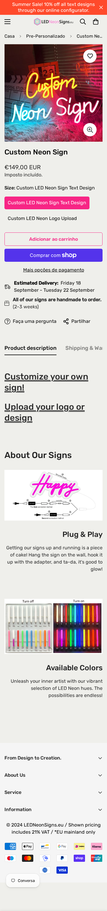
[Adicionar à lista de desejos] (90, 56)
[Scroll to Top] (96, 880)
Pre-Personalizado (45, 36)
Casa (9, 36)
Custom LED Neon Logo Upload (42, 218)
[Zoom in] (90, 129)
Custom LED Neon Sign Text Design (47, 202)
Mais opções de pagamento (53, 270)
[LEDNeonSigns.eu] (53, 21)
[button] (96, 21)
